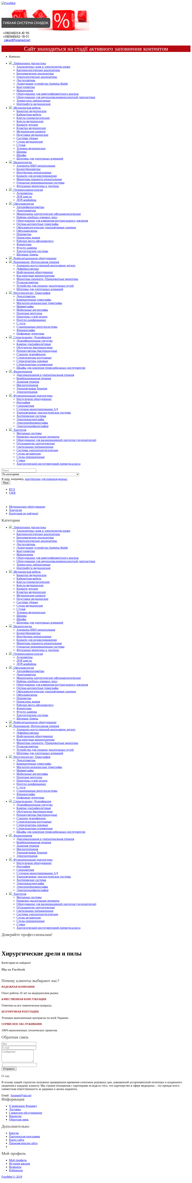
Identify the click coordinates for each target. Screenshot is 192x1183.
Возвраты (15, 1167)
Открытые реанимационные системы (40, 182)
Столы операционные (30, 457)
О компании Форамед (23, 1106)
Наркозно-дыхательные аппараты (37, 436)
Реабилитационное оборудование (34, 258)
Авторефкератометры (30, 207)
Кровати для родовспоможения (36, 175)
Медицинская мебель (26, 107)
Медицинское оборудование (27, 506)
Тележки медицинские (31, 148)
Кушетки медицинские (31, 128)
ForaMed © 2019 (12, 1176)
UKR (12, 492)
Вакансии (15, 1116)
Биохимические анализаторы (35, 73)
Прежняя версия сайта (23, 1143)
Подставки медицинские (32, 134)
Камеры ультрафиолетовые (33, 344)
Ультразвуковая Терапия (31, 388)
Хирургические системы (32, 251)
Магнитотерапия (27, 385)
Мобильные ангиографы (32, 309)
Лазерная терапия (27, 381)
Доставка (15, 1109)
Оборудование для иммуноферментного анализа (47, 93)
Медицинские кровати (31, 131)
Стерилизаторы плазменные (34, 364)
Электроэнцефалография (32, 426)
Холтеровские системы (31, 416)
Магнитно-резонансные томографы (39, 303)
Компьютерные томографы (33, 299)
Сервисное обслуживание (25, 1112)
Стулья (20, 145)
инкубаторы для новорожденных (46, 479)
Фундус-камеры (26, 247)
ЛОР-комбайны (26, 200)
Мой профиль (18, 1160)
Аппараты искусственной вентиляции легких (45, 265)
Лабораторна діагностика (29, 63)
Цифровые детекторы (30, 333)
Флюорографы (25, 330)
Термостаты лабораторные (33, 100)
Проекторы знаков (28, 237)
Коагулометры (25, 87)
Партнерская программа (24, 1136)
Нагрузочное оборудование (34, 399)
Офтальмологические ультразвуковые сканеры (46, 227)
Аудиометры (24, 193)
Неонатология (22, 162)
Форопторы (24, 244)
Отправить (9, 1068)
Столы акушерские (28, 453)
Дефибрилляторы (27, 268)
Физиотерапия (22, 371)
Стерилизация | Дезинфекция (31, 337)
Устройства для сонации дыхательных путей (45, 285)
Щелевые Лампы (27, 254)
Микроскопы (24, 90)
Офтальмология (23, 203)
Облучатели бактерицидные (34, 347)
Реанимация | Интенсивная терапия (35, 262)
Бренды (14, 1133)
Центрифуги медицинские (33, 104)
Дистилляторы (25, 80)
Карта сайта (16, 1139)
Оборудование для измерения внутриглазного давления (52, 220)
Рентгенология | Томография (31, 292)
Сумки (20, 460)
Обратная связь (18, 1119)
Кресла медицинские (30, 121)
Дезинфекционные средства (34, 340)
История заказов (19, 1163)
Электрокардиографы (30, 419)
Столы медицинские (29, 141)
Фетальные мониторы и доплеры (37, 186)
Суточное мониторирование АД (37, 409)
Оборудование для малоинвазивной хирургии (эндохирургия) (56, 440)
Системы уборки (27, 138)
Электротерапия (26, 391)
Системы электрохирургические (37, 450)
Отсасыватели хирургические (35, 443)
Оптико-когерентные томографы (37, 224)
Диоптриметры (26, 210)
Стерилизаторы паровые (32, 361)
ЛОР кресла (24, 196)
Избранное (16, 1170)
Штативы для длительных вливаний (39, 158)
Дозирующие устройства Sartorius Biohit (42, 83)
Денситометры (25, 296)
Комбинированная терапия (33, 378)
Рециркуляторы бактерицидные (36, 350)
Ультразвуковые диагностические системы (43, 412)
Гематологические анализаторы (36, 76)
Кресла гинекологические (33, 117)
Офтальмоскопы (26, 230)
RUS (12, 489)
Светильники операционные (34, 446)
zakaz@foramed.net (17, 40)
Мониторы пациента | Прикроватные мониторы (47, 279)
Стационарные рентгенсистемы (36, 326)
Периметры (23, 234)
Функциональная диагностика (32, 395)
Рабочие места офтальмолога (34, 241)
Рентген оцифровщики (31, 320)
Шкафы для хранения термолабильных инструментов (50, 367)
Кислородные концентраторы (35, 275)
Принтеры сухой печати (31, 316)
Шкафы (21, 155)
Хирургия (19, 429)
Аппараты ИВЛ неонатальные (35, 165)
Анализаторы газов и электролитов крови (43, 66)
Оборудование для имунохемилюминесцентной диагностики (55, 97)
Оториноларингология (27, 189)
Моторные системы (29, 433)
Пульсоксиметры (27, 282)
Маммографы (25, 306)
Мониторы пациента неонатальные (39, 179)
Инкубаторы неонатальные (33, 172)
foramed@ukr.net (21, 1095)
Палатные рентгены (29, 313)
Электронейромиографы (32, 422)
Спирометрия (25, 405)
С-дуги (21, 323)
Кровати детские (27, 124)
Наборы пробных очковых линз (36, 217)
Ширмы (21, 151)
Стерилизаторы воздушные (34, 357)
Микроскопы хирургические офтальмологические (48, 213)
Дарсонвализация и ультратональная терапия (45, 375)
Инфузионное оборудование (34, 272)
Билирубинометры (28, 169)
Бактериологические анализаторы (38, 70)
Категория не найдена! (23, 513)
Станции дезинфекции (31, 354)
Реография (23, 402)
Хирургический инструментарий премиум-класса (48, 463)
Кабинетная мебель (28, 114)
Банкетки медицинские (31, 111)
